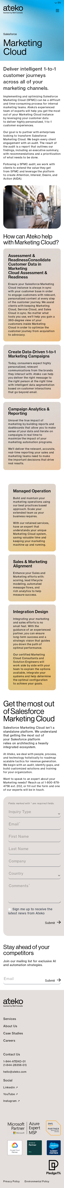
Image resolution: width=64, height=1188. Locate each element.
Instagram (10, 1100)
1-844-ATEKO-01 (14, 1061)
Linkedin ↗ (10, 1087)
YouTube (9, 1094)
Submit (50, 923)
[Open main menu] (57, 10)
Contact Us (11, 1054)
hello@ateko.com (15, 1071)
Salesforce (10, 34)
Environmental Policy (37, 1181)
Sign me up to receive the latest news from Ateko (30, 911)
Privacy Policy (11, 1181)
